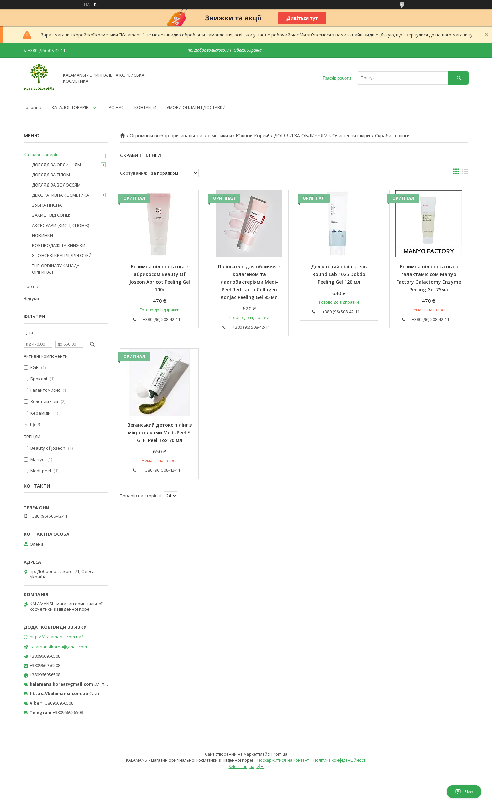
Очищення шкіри (351, 135)
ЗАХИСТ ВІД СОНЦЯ (52, 215)
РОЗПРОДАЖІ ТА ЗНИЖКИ (58, 245)
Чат (469, 791)
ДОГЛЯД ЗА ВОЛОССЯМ (56, 185)
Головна (33, 107)
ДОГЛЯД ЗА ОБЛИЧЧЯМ (301, 135)
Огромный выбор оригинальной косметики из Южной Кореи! (199, 135)
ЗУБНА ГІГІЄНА (47, 205)
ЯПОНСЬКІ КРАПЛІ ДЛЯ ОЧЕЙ (62, 255)
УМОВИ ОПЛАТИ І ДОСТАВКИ (196, 107)
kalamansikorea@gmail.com (58, 646)
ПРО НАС (115, 107)
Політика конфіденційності (339, 760)
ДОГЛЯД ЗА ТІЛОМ (51, 175)
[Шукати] (458, 77)
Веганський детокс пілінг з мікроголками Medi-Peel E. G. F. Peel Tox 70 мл (159, 432)
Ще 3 (35, 424)
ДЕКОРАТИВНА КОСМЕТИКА (60, 195)
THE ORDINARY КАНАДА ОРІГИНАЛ (55, 269)
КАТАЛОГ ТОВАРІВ (70, 107)
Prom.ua (279, 754)
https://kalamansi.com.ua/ (56, 636)
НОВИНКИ (42, 235)
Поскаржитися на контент (283, 760)
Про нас (32, 286)
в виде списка (465, 173)
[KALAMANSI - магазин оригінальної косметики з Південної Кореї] (39, 90)
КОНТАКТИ (145, 107)
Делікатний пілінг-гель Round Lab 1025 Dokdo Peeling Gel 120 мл (339, 274)
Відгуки (31, 298)
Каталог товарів (41, 155)
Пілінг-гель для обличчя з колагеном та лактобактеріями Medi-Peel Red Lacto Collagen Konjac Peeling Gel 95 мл (249, 281)
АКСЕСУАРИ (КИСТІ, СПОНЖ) (60, 225)
